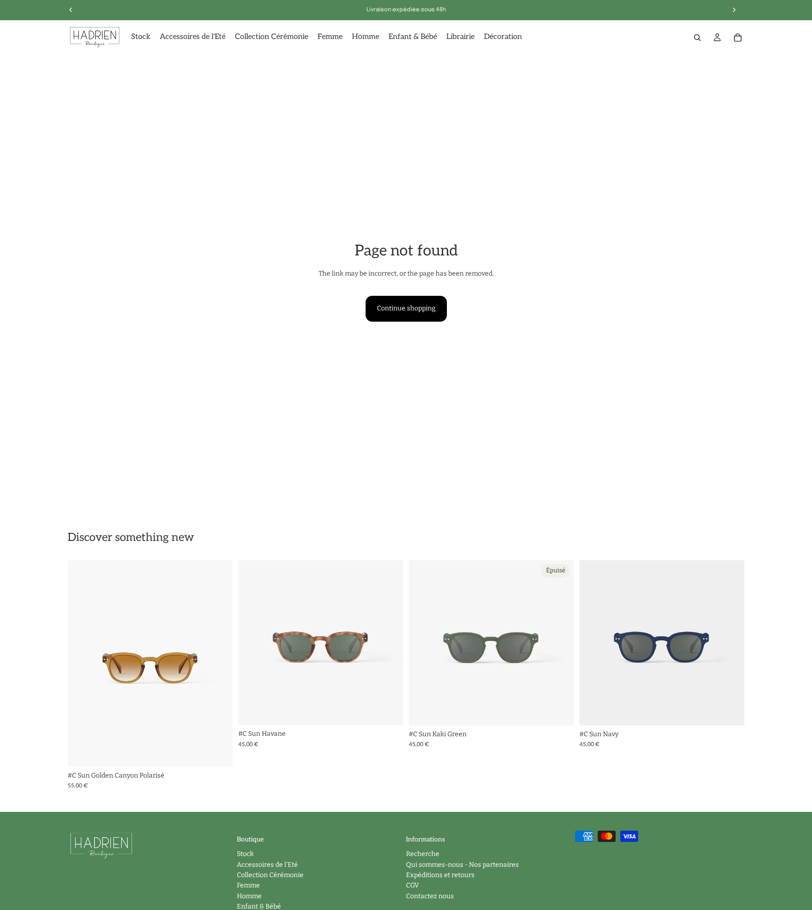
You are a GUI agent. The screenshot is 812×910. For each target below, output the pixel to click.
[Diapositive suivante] (218, 663)
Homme (249, 896)
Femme (248, 886)
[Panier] (737, 37)
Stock (245, 854)
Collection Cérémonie (270, 875)
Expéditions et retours (440, 875)
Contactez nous (430, 896)
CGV (412, 886)
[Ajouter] (218, 752)
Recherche (422, 854)
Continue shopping (406, 308)
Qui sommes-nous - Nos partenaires (462, 865)
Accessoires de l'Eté (267, 865)
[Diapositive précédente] (82, 663)
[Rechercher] (697, 37)
